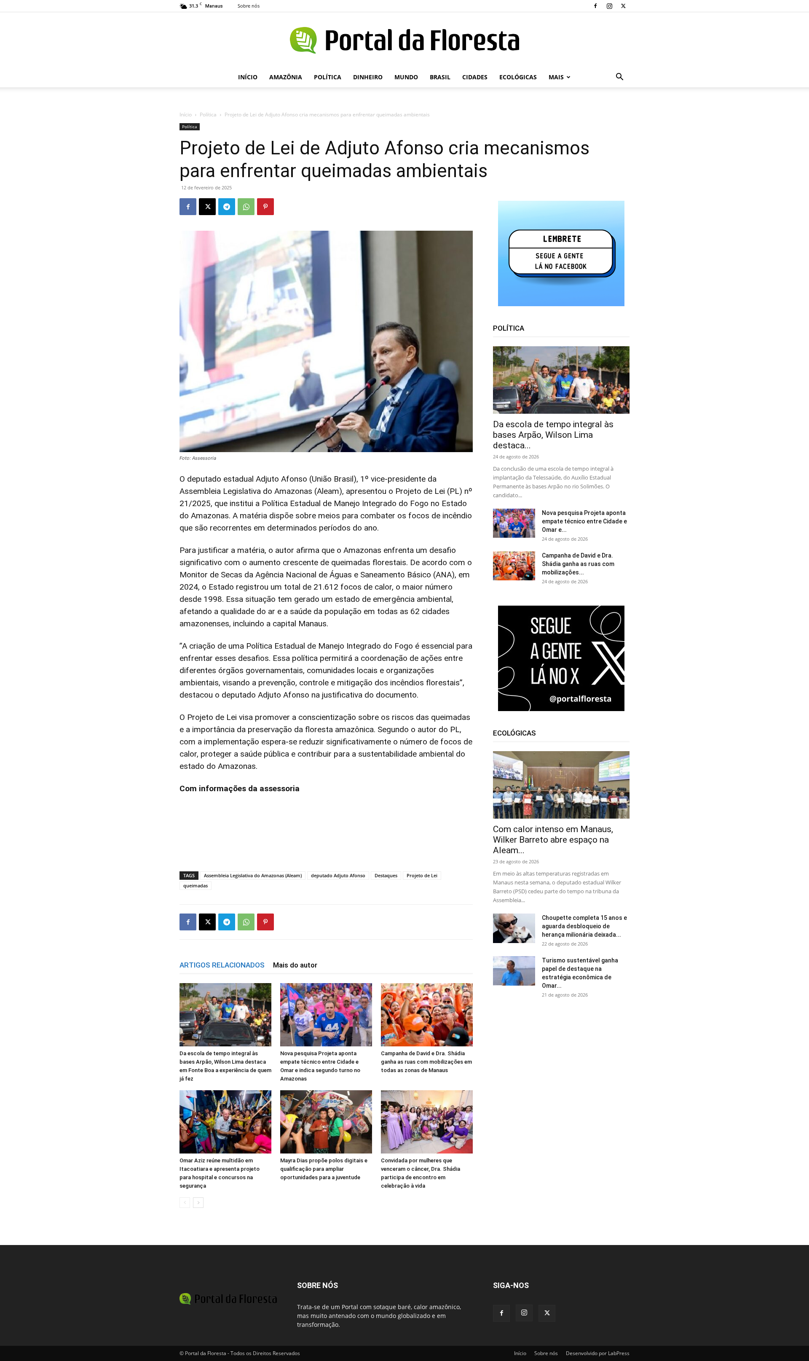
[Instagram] (609, 6)
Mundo (406, 77)
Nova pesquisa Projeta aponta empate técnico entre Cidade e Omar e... (584, 521)
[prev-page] (184, 1202)
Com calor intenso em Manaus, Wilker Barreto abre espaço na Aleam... (553, 839)
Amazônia (285, 77)
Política (327, 77)
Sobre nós (249, 6)
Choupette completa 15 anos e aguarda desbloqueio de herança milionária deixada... (584, 926)
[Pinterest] (265, 206)
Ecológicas (518, 77)
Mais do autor (295, 965)
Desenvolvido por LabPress (598, 1353)
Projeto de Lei (422, 875)
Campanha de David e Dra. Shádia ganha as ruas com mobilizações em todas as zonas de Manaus (426, 1061)
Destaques (386, 875)
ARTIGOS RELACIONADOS (222, 965)
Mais (556, 77)
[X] (623, 6)
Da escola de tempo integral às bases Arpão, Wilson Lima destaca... (553, 434)
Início (247, 77)
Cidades (475, 77)
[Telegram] (226, 206)
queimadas (195, 885)
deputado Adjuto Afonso (338, 875)
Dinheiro (368, 77)
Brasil (440, 77)
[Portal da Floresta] (404, 40)
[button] (619, 78)
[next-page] (198, 1202)
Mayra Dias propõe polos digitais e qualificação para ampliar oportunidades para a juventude (323, 1168)
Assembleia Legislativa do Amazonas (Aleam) (253, 875)
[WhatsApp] (246, 206)
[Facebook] (595, 6)
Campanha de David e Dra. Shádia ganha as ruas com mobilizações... (578, 564)
